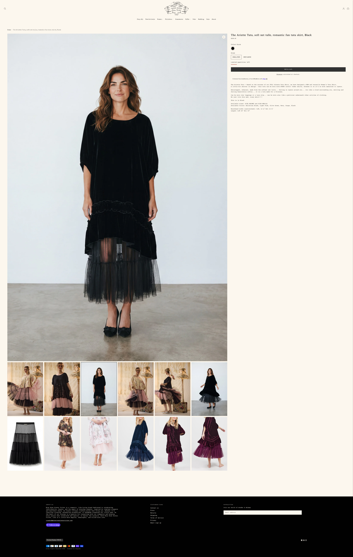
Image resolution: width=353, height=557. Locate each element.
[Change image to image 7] (25, 444)
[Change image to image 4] (136, 389)
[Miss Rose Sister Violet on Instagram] (306, 540)
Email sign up (155, 523)
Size (233, 53)
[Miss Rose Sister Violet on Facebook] (301, 540)
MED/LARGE (247, 57)
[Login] (343, 9)
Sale (208, 19)
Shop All (140, 19)
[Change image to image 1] (25, 389)
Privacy (153, 520)
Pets (194, 19)
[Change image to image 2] (62, 389)
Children (168, 19)
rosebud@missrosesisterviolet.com (59, 520)
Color (233, 44)
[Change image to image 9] (99, 444)
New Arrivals (150, 19)
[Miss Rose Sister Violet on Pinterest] (304, 540)
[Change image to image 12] (209, 444)
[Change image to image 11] (172, 444)
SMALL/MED (236, 57)
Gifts (187, 19)
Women (159, 19)
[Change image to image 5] (172, 389)
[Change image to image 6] (209, 389)
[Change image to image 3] (99, 389)
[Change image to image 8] (62, 444)
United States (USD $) (54, 540)
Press (152, 510)
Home (9, 30)
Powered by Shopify (74, 548)
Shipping (279, 74)
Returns (153, 513)
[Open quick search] (5, 9)
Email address (230, 510)
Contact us (154, 508)
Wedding (201, 19)
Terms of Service (157, 518)
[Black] (233, 48)
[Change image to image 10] (136, 444)
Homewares (179, 19)
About (214, 19)
